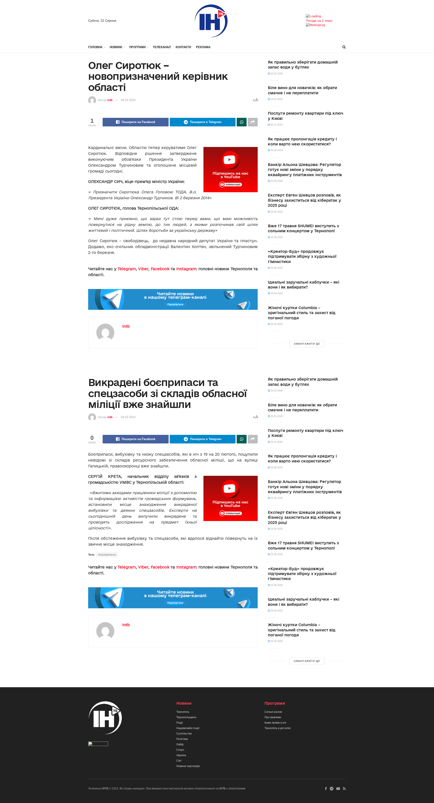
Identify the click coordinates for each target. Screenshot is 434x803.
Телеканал (162, 47)
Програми (137, 47)
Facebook (160, 269)
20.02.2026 (276, 73)
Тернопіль (182, 711)
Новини (116, 47)
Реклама (203, 47)
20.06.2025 (276, 150)
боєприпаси (107, 554)
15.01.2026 (276, 99)
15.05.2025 (276, 237)
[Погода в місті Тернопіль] (326, 16)
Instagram (186, 269)
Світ (179, 760)
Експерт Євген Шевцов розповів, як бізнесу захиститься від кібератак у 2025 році (304, 200)
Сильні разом (273, 711)
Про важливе (272, 717)
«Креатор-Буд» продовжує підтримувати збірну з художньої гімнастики (302, 256)
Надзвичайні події (187, 728)
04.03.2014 (128, 100)
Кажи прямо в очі (275, 722)
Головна (95, 47)
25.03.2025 (276, 324)
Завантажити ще (307, 343)
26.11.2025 (276, 124)
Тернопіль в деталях (277, 728)
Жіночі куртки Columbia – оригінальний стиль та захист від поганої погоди (301, 313)
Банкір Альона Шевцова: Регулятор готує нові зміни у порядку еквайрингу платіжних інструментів (305, 169)
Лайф (180, 744)
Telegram (127, 269)
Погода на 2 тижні (319, 20)
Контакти (183, 47)
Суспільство (184, 733)
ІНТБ (105, 788)
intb (110, 100)
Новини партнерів (188, 766)
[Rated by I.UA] (98, 744)
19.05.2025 (276, 211)
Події (179, 722)
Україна (181, 755)
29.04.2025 (276, 293)
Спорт (180, 749)
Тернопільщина (186, 717)
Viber (143, 269)
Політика (182, 739)
